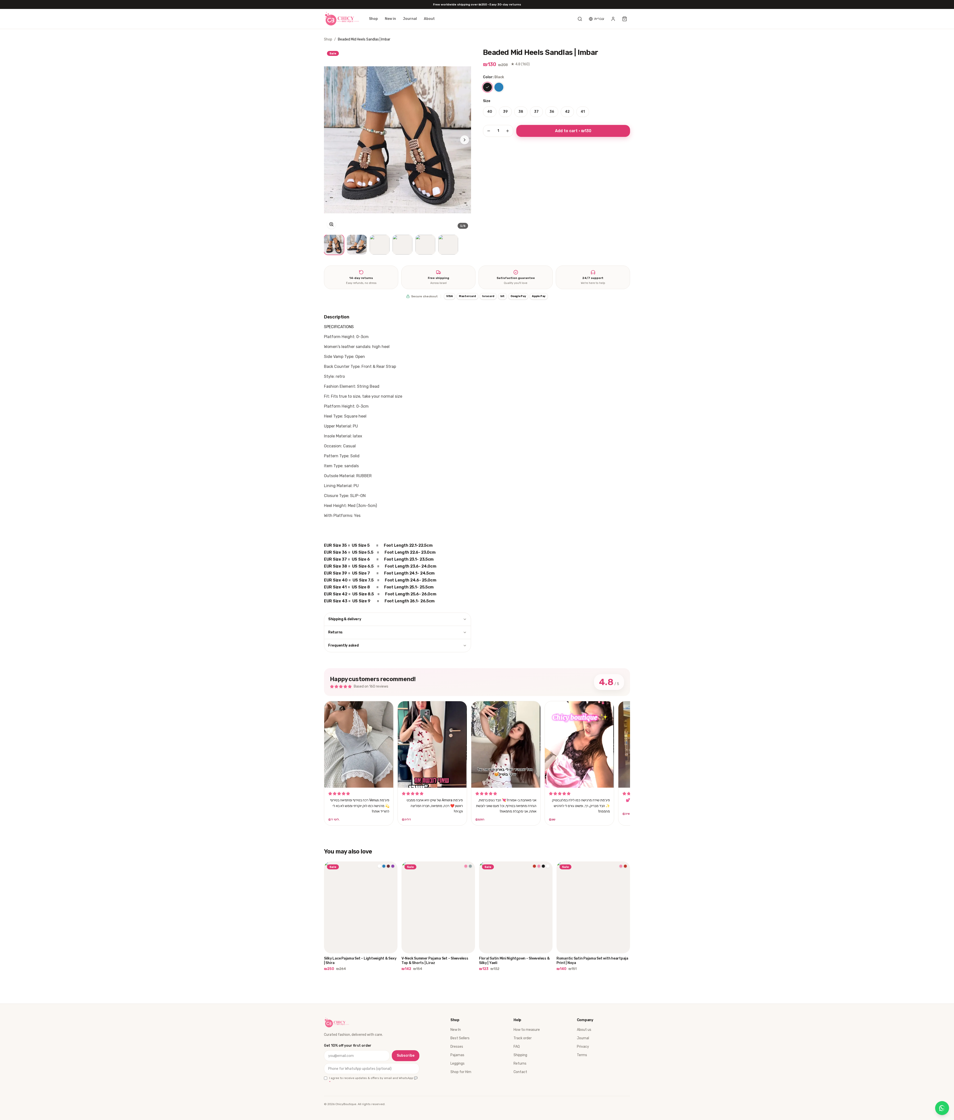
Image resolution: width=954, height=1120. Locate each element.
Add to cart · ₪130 (573, 130)
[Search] (579, 18)
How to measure (527, 1030)
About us (584, 1030)
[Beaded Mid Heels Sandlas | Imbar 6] (448, 245)
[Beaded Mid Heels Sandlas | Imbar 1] (334, 245)
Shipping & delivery (344, 619)
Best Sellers (460, 1038)
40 (489, 112)
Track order (523, 1038)
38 (520, 112)
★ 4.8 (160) (520, 64)
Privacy (583, 1046)
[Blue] (498, 87)
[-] (488, 130)
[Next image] (464, 139)
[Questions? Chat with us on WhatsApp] (942, 1108)
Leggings (457, 1063)
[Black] (487, 87)
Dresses (456, 1046)
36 (552, 112)
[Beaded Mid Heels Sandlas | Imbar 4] (402, 245)
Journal (410, 19)
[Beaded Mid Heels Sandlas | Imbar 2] (357, 245)
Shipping (520, 1055)
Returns (335, 632)
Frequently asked (343, 645)
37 (536, 112)
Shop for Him (460, 1072)
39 (505, 112)
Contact (520, 1072)
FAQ (517, 1046)
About (429, 19)
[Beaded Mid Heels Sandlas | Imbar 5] (425, 245)
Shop (373, 19)
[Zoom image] (331, 224)
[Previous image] (330, 139)
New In (455, 1030)
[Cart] (624, 18)
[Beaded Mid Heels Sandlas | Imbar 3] (380, 245)
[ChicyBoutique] (341, 19)
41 (583, 112)
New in (390, 19)
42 (567, 112)
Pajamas (457, 1055)
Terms (582, 1055)
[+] (507, 130)
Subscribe (405, 1055)
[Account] (613, 18)
